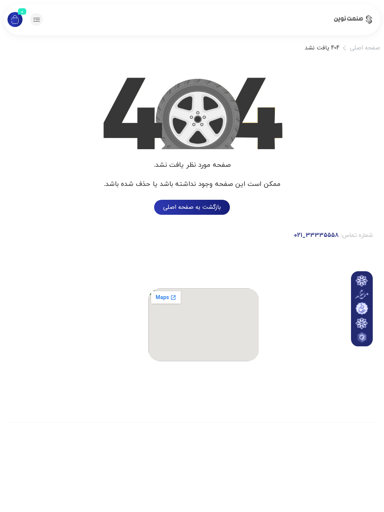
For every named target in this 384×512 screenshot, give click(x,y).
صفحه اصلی (365, 47)
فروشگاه (321, 369)
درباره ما (321, 352)
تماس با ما (321, 331)
